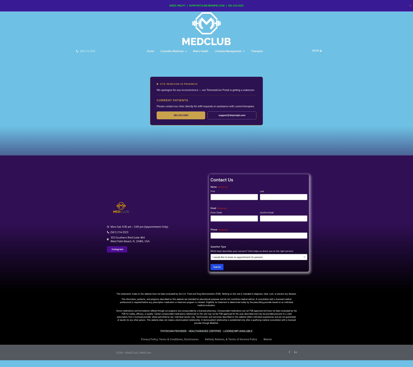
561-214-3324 (181, 115)
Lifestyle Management (228, 51)
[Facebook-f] (289, 352)
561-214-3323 (235, 5)
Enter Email (216, 212)
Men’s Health (200, 51)
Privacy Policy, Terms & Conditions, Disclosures (170, 339)
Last (262, 191)
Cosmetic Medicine (172, 51)
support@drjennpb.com (207, 5)
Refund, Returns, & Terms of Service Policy (231, 339)
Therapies (257, 51)
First (213, 191)
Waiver (267, 339)
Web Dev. (145, 352)
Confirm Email (267, 212)
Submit (217, 267)
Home (150, 51)
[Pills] (295, 352)
